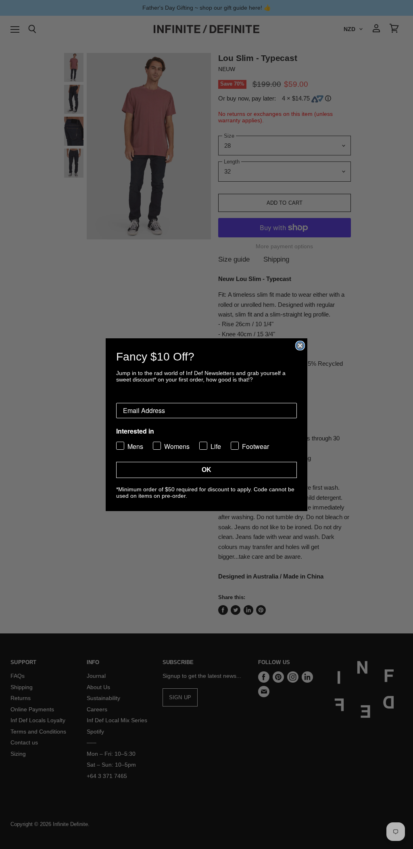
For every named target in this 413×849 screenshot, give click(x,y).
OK (206, 469)
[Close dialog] (300, 346)
